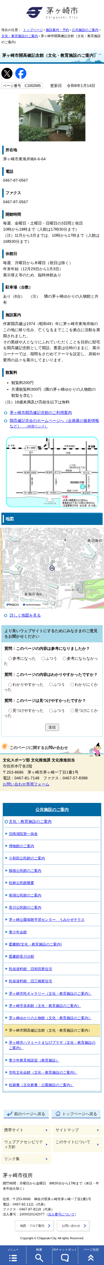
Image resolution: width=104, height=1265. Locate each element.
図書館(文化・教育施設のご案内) (35, 944)
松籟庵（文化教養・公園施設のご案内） (41, 1085)
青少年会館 (18, 932)
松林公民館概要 (21, 883)
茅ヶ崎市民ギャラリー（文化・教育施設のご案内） (50, 993)
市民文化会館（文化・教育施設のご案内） (43, 1072)
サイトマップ (67, 1130)
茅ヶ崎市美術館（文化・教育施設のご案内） (45, 1006)
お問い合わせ (71, 1225)
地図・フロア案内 (32, 1225)
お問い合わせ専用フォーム (26, 784)
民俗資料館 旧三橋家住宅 (30, 981)
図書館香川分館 (21, 956)
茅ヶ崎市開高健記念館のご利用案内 (41, 413)
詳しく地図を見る (25, 615)
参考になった (24, 658)
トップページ (33, 30)
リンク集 (12, 1159)
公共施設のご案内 (85, 30)
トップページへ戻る (79, 1114)
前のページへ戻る (29, 1114)
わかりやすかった (28, 684)
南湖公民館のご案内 (25, 895)
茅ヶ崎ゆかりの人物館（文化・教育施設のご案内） (50, 1018)
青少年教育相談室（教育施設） (34, 1060)
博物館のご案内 (21, 846)
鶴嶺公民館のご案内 (25, 871)
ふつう (51, 658)
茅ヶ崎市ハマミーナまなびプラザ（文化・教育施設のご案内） (52, 1045)
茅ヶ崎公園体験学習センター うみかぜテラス (47, 920)
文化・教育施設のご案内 (19, 36)
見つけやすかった (28, 710)
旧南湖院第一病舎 (23, 834)
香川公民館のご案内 (25, 907)
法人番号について (61, 1214)
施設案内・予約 (57, 30)
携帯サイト (14, 1130)
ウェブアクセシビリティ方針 (23, 1144)
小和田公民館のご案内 (27, 858)
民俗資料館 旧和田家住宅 (30, 969)
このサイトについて (72, 1142)
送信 (52, 727)
